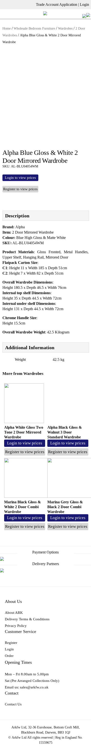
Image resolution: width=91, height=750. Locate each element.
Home (6, 28)
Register (11, 643)
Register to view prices (20, 189)
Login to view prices (20, 178)
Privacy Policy (16, 626)
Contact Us (13, 704)
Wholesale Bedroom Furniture (34, 28)
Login (84, 4)
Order (9, 656)
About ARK (14, 613)
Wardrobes (65, 28)
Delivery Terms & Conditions (27, 619)
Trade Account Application (56, 4)
